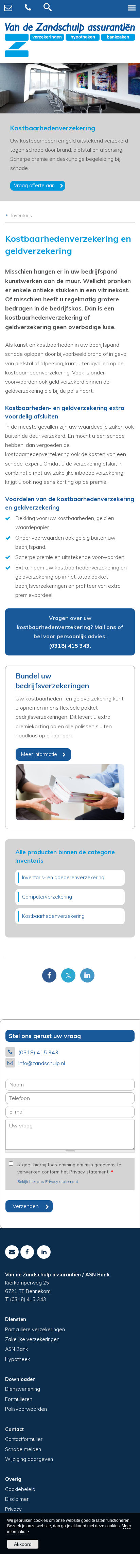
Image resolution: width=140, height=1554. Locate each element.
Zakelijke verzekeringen (32, 1339)
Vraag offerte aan (34, 185)
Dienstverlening (22, 1389)
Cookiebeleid (20, 1489)
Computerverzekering (47, 897)
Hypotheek (17, 1359)
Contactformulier (23, 1439)
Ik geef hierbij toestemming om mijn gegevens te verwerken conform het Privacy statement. (69, 1168)
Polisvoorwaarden (26, 1409)
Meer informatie (39, 754)
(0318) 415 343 (69, 645)
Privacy (13, 1509)
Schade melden (23, 1449)
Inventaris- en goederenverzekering (63, 878)
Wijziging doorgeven (29, 1459)
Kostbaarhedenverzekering (53, 916)
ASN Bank (16, 1349)
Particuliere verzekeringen (35, 1329)
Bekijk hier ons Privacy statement (47, 1181)
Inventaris (21, 215)
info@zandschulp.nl (41, 1063)
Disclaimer (17, 1499)
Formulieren (18, 1399)
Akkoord (23, 1544)
